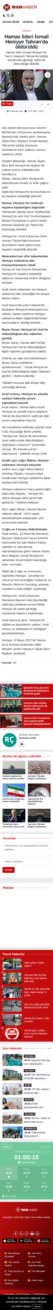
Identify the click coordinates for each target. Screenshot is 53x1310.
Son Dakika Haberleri (11, 1282)
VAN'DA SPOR (10, 21)
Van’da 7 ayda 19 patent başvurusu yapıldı (37, 1120)
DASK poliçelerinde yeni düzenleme (33, 1105)
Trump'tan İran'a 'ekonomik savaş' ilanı (14, 825)
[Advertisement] (26, 918)
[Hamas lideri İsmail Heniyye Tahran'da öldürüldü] (26, 84)
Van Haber (29, 1056)
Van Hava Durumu (34, 1255)
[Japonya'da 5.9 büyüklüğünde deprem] (39, 790)
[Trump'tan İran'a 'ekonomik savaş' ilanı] (14, 815)
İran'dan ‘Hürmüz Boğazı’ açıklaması (37, 777)
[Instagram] (26, 1233)
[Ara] (8, 15)
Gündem (29, 1099)
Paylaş (9, 104)
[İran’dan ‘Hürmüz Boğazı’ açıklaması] (39, 815)
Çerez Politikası (23, 1294)
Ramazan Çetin (16, 111)
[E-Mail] (21, 744)
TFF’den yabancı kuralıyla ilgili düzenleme (37, 1091)
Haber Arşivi (37, 1280)
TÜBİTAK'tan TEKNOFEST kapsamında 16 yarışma (37, 1134)
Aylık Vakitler (10, 1196)
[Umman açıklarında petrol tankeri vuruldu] (14, 767)
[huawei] (43, 1241)
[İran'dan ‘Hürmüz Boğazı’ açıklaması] (39, 767)
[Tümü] (49, 1048)
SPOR (27, 1085)
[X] (21, 1233)
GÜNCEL (28, 21)
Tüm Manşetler (38, 1271)
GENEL (41, 21)
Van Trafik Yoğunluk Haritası (36, 1264)
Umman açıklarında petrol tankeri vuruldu (13, 777)
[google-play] (26, 1241)
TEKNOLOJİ (30, 1128)
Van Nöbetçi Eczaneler (12, 1255)
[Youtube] (32, 1233)
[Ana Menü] (12, 15)
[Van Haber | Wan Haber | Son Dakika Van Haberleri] (20, 7)
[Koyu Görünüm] (4, 15)
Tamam (37, 1306)
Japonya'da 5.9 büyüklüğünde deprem (35, 801)
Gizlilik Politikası (40, 1294)
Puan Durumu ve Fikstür (14, 1273)
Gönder (9, 869)
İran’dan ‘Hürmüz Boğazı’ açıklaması (37, 825)
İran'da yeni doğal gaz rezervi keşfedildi (14, 800)
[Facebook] (15, 1233)
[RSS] (37, 1233)
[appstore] (10, 1241)
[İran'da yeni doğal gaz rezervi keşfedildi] (14, 790)
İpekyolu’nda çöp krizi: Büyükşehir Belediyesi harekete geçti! (37, 1062)
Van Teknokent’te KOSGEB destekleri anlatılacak (37, 1076)
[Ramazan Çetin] (10, 739)
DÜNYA (26, 30)
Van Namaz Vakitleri (12, 1264)
